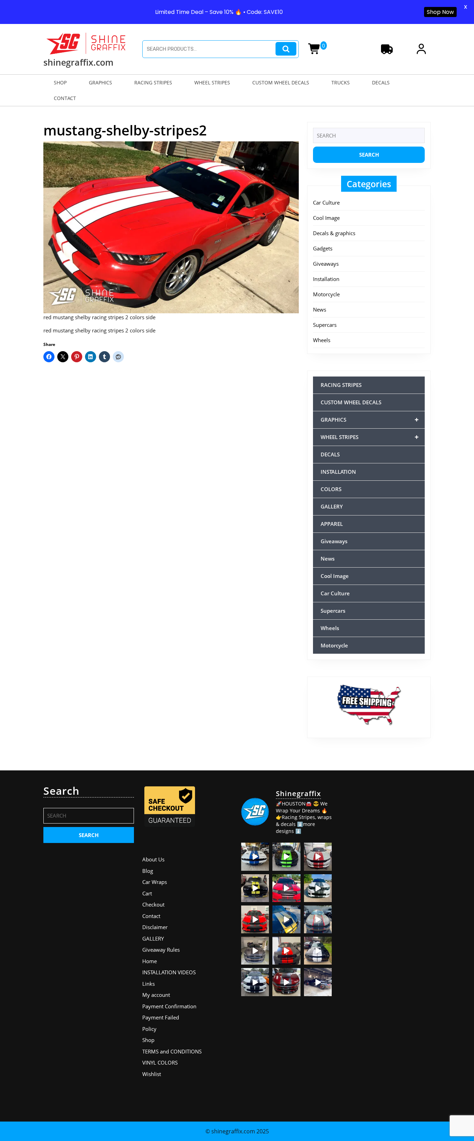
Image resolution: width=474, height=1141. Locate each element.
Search (286, 49)
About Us (153, 859)
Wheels (321, 340)
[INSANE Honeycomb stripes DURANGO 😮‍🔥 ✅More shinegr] (286, 888)
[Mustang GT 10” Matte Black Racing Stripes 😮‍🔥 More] (255, 951)
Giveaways (326, 263)
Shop (148, 1039)
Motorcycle (326, 294)
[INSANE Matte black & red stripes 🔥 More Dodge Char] (286, 982)
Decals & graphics (334, 233)
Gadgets (322, 248)
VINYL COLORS (160, 1062)
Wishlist (151, 1073)
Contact (151, 915)
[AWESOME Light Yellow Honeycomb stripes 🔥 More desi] (255, 888)
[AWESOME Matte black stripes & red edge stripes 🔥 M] (318, 919)
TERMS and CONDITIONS (172, 1051)
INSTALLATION (338, 471)
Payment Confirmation (169, 1006)
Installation (326, 278)
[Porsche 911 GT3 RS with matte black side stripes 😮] (318, 982)
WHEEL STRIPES (212, 82)
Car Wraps (154, 881)
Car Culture (326, 202)
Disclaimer (155, 927)
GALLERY (332, 506)
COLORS (331, 489)
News (319, 309)
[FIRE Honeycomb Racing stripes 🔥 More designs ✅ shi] (318, 856)
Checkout (153, 904)
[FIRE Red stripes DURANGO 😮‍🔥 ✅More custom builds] (286, 951)
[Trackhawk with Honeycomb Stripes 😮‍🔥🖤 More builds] (318, 888)
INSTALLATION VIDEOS (169, 972)
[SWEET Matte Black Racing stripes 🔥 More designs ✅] (255, 919)
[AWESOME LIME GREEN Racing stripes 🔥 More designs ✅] (286, 856)
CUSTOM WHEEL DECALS (280, 82)
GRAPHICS (100, 82)
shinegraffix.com (78, 62)
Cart (147, 893)
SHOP (60, 82)
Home (149, 961)
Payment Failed (160, 1017)
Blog (147, 870)
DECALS (381, 82)
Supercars (325, 324)
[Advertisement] (385, 889)
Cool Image (326, 217)
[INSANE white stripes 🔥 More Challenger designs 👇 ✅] (318, 951)
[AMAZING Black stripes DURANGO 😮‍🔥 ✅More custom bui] (255, 982)
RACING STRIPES (153, 82)
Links (148, 983)
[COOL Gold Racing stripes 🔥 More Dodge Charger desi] (286, 919)
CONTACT (65, 98)
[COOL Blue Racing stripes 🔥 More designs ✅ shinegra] (255, 856)
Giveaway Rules (161, 949)
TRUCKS (340, 82)
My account (156, 994)
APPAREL (332, 523)
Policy (149, 1028)
